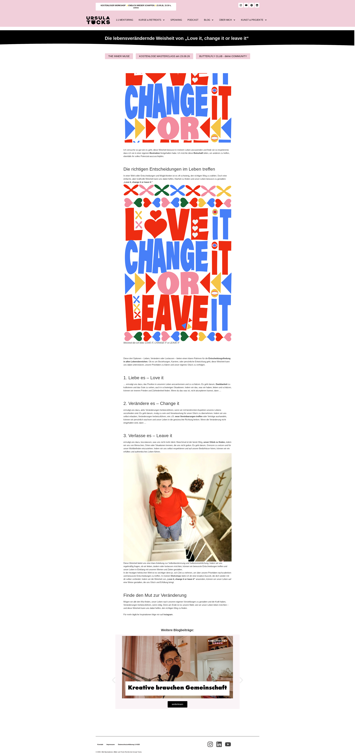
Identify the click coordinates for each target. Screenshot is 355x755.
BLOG (207, 20)
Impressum (110, 744)
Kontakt (100, 744)
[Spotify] (251, 5)
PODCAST (192, 20)
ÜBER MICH (225, 20)
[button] (114, 680)
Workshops (176, 576)
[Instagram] (240, 5)
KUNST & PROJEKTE (252, 20)
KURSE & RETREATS (150, 20)
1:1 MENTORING (124, 20)
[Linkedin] (257, 5)
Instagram (168, 614)
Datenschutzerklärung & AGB (129, 744)
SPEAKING (176, 20)
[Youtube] (246, 5)
